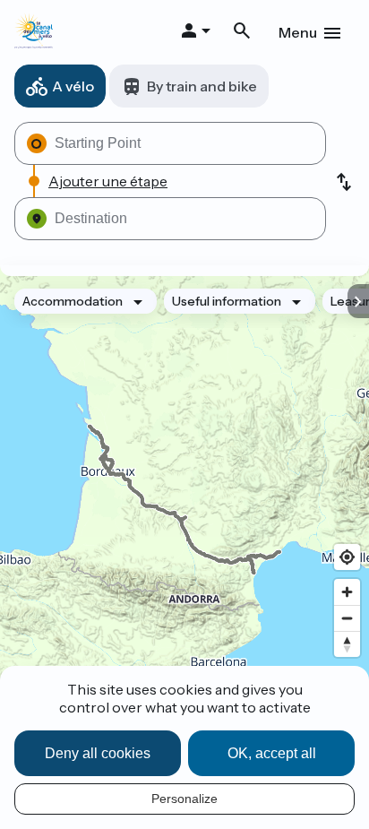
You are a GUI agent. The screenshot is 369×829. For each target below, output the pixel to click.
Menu (298, 32)
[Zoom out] (347, 618)
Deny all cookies (97, 753)
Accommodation (72, 301)
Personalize (184, 798)
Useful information (226, 301)
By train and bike (202, 86)
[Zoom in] (347, 592)
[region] (184, 499)
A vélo (73, 86)
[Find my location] (347, 557)
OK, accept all (271, 753)
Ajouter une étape (107, 181)
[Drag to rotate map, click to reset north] (347, 644)
